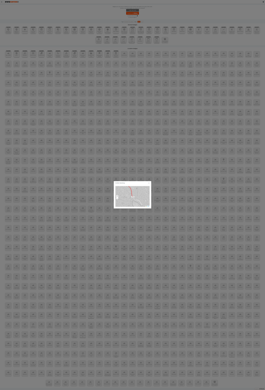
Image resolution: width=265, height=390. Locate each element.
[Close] (149, 183)
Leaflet (148, 206)
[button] (117, 196)
